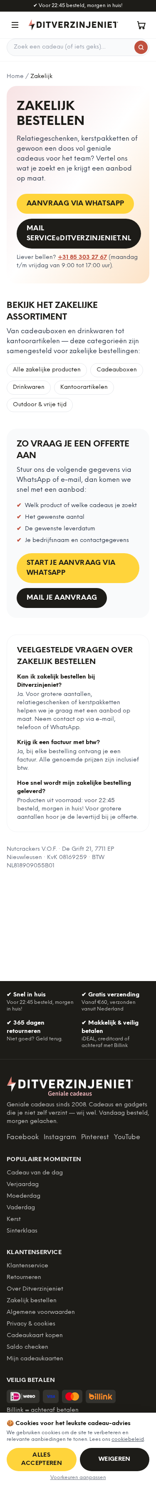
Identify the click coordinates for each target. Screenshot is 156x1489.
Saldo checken (27, 1347)
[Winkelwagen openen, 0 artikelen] (141, 25)
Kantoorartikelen (84, 387)
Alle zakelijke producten (47, 370)
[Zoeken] (141, 47)
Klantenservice (27, 1266)
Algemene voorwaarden (41, 1312)
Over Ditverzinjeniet (35, 1289)
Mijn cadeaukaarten (35, 1359)
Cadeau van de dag (35, 1173)
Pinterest (95, 1137)
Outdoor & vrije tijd (40, 405)
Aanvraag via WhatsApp (75, 203)
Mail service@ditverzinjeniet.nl (79, 233)
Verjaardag (23, 1184)
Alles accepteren (41, 1459)
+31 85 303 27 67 (82, 257)
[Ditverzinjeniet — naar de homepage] (73, 24)
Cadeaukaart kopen (35, 1336)
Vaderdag (21, 1208)
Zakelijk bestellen (32, 1301)
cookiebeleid (127, 1439)
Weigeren (115, 1459)
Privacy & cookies (31, 1324)
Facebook (23, 1137)
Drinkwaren (29, 387)
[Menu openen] (15, 25)
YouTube (127, 1137)
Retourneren (24, 1277)
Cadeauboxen (117, 370)
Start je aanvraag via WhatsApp (71, 567)
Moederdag (23, 1196)
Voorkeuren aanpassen (78, 1477)
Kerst (14, 1219)
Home (15, 76)
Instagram (60, 1137)
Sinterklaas (22, 1231)
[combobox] (78, 47)
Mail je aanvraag (62, 597)
